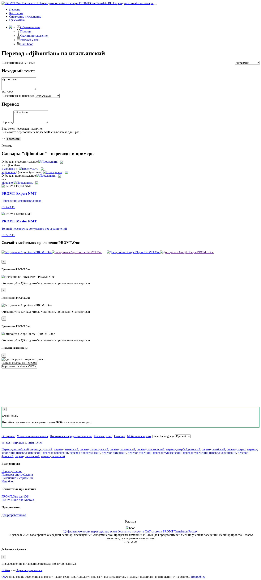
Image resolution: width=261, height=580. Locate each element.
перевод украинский (222, 452)
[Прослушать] (48, 161)
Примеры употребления (17, 474)
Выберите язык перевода (18, 95)
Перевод (14, 9)
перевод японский (53, 456)
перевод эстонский (27, 456)
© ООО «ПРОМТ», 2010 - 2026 (22, 442)
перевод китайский (28, 452)
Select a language (163, 436)
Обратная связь (30, 27)
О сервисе (8, 436)
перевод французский (94, 449)
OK (4, 576)
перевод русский (41, 449)
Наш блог (8, 481)
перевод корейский (55, 452)
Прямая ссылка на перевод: (19, 362)
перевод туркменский (167, 452)
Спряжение (25, 16)
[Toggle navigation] (154, 4)
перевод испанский (122, 449)
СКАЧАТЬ (8, 207)
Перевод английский (15, 449)
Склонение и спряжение (17, 478)
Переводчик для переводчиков (21, 200)
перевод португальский (85, 452)
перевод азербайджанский (183, 449)
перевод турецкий (140, 452)
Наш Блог (26, 44)
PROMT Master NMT (19, 221)
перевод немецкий (66, 449)
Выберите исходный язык (18, 62)
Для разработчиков (14, 515)
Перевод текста (12, 471)
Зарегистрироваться (29, 570)
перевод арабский (213, 449)
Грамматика (17, 20)
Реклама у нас (29, 39)
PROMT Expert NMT (19, 193)
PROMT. (115, 3)
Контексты (16, 13)
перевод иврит (236, 449)
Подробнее (198, 576)
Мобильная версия (139, 436)
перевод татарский (114, 452)
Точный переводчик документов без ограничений (34, 228)
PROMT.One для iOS (15, 496)
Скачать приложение (34, 35)
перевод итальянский (151, 449)
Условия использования (32, 436)
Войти (6, 570)
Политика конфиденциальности (71, 436)
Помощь (25, 31)
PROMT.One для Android (18, 500)
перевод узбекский (195, 452)
